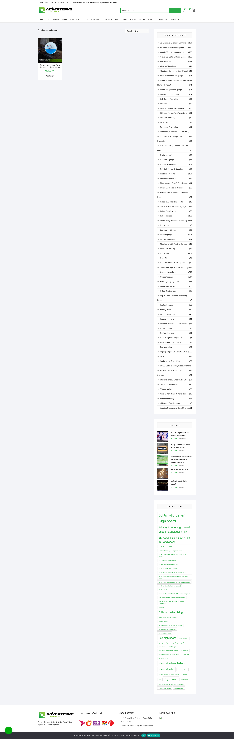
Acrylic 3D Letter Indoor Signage (173, 52)
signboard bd (184, 680)
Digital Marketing (166, 155)
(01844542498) (76, 2)
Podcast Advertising (168, 286)
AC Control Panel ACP (165, 547)
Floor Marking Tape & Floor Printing (174, 183)
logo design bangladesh (179, 643)
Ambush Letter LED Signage (171, 75)
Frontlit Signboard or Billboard (171, 187)
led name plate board (165, 633)
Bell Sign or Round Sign (169, 99)
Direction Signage (167, 159)
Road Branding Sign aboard (171, 342)
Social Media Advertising (170, 361)
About (151, 19)
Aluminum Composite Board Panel (174, 71)
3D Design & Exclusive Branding (173, 42)
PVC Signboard (166, 328)
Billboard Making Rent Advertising (173, 108)
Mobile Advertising (167, 248)
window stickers (178, 688)
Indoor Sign (111, 19)
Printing (162, 19)
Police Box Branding (168, 290)
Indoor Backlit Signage (169, 211)
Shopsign (184, 674)
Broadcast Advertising (169, 127)
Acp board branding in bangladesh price (170, 551)
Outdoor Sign (128, 19)
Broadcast (164, 122)
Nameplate (76, 19)
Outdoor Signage (167, 276)
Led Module (164, 225)
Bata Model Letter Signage (170, 94)
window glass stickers (165, 688)
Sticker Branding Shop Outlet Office (174, 379)
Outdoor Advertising (168, 272)
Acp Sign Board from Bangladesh (168, 564)
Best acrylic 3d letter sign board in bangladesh (172, 598)
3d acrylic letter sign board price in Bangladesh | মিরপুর (174, 529)
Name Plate (184, 651)
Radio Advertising (167, 333)
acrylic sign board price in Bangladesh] (170, 586)
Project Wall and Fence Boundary (173, 323)
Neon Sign (164, 258)
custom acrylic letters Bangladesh (168, 617)
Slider (162, 356)
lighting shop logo (164, 643)
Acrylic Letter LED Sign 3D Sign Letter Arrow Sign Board (173, 577)
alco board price (163, 590)
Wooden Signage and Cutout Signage (175, 408)
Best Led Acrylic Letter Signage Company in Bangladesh (171, 602)
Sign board (171, 679)
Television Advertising (168, 384)
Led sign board (167, 638)
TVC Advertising (166, 389)
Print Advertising (166, 304)
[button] (8, 730)
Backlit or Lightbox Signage (171, 89)
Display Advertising (168, 164)
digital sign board (163, 621)
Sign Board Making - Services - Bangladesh (171, 684)
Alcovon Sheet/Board (168, 66)
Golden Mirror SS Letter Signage (173, 206)
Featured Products (167, 173)
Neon (64, 19)
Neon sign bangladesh (172, 663)
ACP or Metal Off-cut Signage (172, 47)
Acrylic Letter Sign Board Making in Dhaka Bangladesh (174, 582)
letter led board (184, 638)
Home (42, 19)
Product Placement (167, 318)
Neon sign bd (166, 669)
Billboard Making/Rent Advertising (173, 113)
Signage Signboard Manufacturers (173, 351)
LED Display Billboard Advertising (173, 220)
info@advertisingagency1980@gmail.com (136, 725)
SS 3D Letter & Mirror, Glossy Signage (175, 365)
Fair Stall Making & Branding (171, 169)
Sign (160, 680)
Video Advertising (167, 398)
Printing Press (165, 309)
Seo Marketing (166, 347)
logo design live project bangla (167, 647)
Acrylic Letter (165, 61)
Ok (144, 735)
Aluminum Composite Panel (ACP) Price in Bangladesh (174, 594)
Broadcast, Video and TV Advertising (174, 131)
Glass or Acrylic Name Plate (171, 201)
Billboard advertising (171, 612)
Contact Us (176, 19)
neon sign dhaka (182, 670)
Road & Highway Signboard (171, 337)
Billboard (53, 19)
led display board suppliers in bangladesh (170, 625)
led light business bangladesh (167, 629)
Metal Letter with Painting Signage (173, 244)
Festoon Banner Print (168, 178)
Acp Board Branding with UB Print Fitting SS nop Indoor (173, 555)
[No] (231, 735)
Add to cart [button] (50, 76)
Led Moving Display (168, 230)
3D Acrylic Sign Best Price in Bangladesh (174, 540)
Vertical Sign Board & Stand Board (173, 393)
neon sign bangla (164, 658)
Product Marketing (167, 314)
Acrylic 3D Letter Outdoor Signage (173, 56)
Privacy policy (153, 735)
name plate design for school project (169, 654)
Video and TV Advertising (170, 403)
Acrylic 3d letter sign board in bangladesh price (172, 572)
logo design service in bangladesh (168, 651)
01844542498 (125, 721)
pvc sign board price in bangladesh (169, 674)
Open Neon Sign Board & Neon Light (174, 267)
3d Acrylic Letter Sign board (172, 517)
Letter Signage (93, 19)
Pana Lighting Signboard (169, 281)
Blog (142, 19)
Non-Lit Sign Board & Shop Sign (172, 262)
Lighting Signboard (167, 239)
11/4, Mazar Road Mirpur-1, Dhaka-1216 (54, 2)
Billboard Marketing (167, 117)
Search (175, 10)
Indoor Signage (166, 215)
